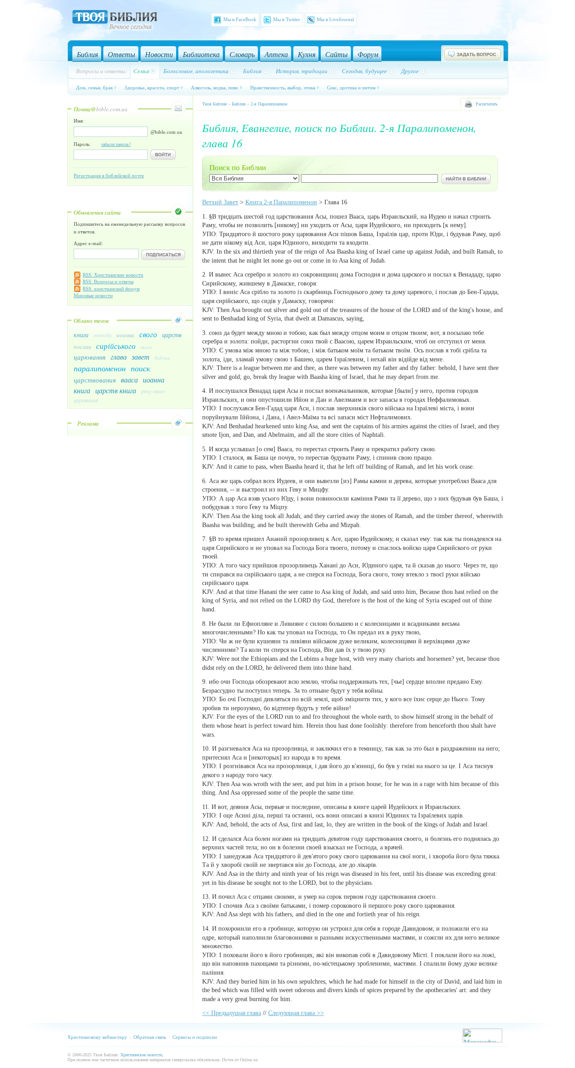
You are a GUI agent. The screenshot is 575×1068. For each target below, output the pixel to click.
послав (82, 347)
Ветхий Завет (220, 202)
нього (146, 346)
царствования (95, 379)
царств (171, 334)
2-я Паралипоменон (269, 103)
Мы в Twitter (286, 19)
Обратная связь (149, 1037)
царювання (90, 356)
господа (102, 334)
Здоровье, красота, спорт (151, 87)
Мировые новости (93, 295)
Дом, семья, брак (94, 87)
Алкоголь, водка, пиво (215, 87)
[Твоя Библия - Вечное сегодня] (114, 21)
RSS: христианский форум (111, 288)
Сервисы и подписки (194, 1037)
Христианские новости (141, 1054)
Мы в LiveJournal (335, 19)
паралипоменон (100, 368)
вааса (129, 379)
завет (141, 356)
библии (162, 357)
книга (81, 334)
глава (119, 356)
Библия (239, 103)
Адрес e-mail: (88, 243)
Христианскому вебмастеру (97, 1037)
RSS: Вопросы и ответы (108, 281)
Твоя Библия (214, 103)
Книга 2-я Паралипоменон (281, 202)
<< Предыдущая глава (231, 1013)
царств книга (115, 390)
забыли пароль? (116, 144)
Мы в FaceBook (240, 19)
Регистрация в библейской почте (109, 175)
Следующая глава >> (296, 1013)
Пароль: (102, 144)
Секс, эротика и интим (351, 87)
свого (148, 334)
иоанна (125, 335)
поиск (140, 368)
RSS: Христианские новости (113, 274)
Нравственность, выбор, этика (282, 87)
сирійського (116, 346)
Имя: (79, 120)
